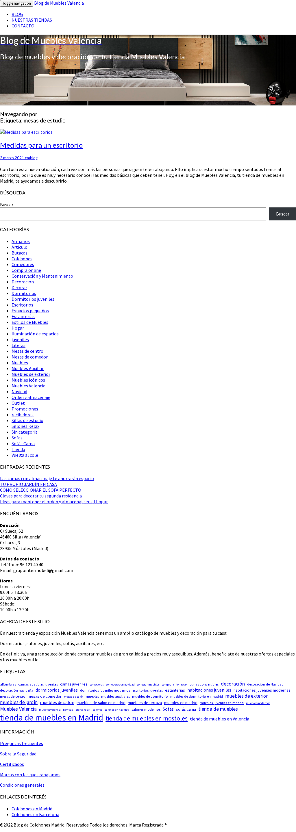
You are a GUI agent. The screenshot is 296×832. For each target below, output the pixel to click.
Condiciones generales (22, 785)
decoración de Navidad (265, 684)
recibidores (23, 414)
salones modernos (146, 709)
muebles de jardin (19, 702)
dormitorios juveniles (57, 690)
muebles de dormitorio (150, 696)
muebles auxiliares (115, 696)
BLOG (17, 14)
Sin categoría (25, 432)
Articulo (19, 247)
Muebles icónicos (28, 380)
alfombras (8, 684)
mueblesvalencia (50, 710)
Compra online (26, 270)
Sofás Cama (23, 443)
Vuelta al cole (25, 455)
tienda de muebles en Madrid (51, 717)
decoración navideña (16, 690)
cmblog (31, 157)
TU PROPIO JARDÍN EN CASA (28, 484)
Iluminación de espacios (35, 334)
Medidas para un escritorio (41, 145)
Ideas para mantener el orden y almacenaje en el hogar (54, 501)
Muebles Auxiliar (28, 368)
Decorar (19, 287)
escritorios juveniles (147, 690)
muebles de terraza (145, 702)
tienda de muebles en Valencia (219, 719)
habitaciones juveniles (209, 690)
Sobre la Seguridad (18, 754)
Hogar (18, 328)
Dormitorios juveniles (33, 299)
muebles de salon (57, 702)
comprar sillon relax (174, 684)
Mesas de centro (27, 351)
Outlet (18, 403)
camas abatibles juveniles (38, 684)
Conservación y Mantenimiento (42, 276)
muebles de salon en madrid (101, 702)
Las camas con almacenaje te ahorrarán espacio (47, 478)
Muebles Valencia (28, 386)
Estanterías (23, 316)
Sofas (17, 438)
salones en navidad (117, 710)
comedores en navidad (120, 684)
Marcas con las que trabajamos (30, 774)
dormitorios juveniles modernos (105, 690)
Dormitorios (24, 293)
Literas (18, 345)
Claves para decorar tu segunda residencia (41, 496)
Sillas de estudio (27, 420)
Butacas (19, 253)
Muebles (20, 362)
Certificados (12, 764)
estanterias (175, 690)
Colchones (22, 258)
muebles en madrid (180, 702)
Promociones (25, 409)
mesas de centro (12, 696)
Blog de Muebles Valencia (59, 3)
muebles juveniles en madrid (222, 703)
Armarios (21, 241)
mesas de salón (74, 697)
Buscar (6, 204)
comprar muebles (148, 684)
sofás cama (186, 709)
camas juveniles (74, 684)
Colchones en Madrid (32, 808)
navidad (68, 710)
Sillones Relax (25, 426)
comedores (97, 684)
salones (97, 710)
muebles (92, 696)
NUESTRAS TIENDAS (32, 20)
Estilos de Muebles (30, 322)
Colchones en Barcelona (35, 814)
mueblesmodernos (258, 703)
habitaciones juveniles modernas (262, 690)
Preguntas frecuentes (21, 743)
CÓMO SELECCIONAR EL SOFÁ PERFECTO (40, 490)
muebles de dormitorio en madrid (196, 696)
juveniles (20, 339)
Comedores (23, 264)
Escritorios (22, 305)
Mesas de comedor (30, 357)
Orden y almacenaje (31, 397)
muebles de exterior (246, 696)
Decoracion (23, 282)
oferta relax (83, 710)
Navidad (19, 391)
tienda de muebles (218, 708)
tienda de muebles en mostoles (147, 718)
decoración (233, 683)
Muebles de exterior (31, 374)
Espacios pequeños (30, 310)
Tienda (18, 449)
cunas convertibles (204, 684)
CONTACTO (23, 26)
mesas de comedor (45, 696)
